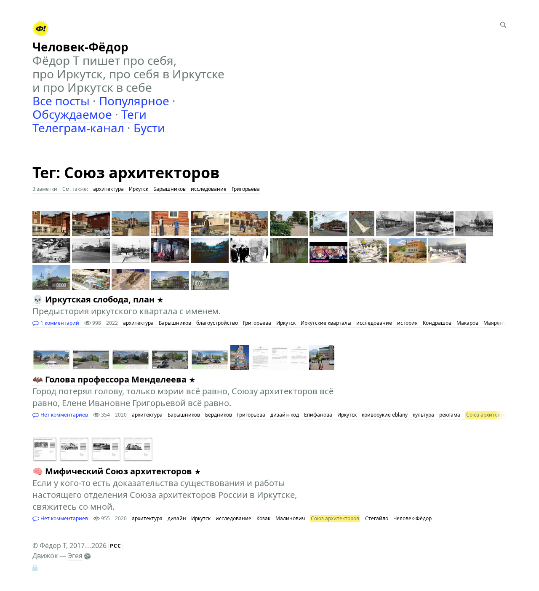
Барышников (169, 189)
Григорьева (246, 189)
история (407, 322)
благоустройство (217, 322)
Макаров (467, 322)
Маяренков (497, 322)
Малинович (290, 518)
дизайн (177, 518)
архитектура (108, 189)
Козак (263, 518)
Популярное (134, 101)
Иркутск (138, 189)
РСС (115, 545)
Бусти (149, 128)
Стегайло (376, 518)
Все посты (61, 101)
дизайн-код (284, 414)
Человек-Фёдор (412, 518)
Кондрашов (437, 322)
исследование (209, 189)
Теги (134, 114)
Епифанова (318, 414)
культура (423, 414)
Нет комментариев (63, 414)
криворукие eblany (385, 414)
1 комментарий (59, 322)
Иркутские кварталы (326, 322)
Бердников (218, 414)
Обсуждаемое (72, 114)
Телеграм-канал (78, 128)
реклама (449, 414)
